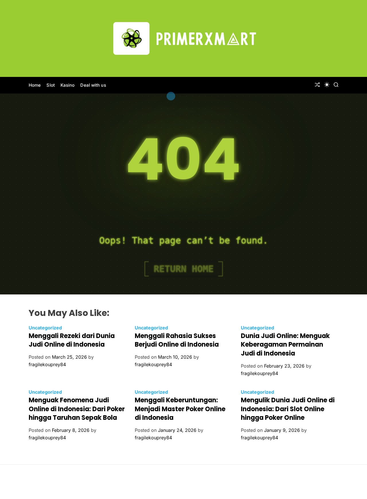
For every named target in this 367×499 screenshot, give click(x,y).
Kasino (67, 85)
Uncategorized (45, 328)
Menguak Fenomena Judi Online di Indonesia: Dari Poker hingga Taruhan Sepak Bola (77, 409)
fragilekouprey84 (47, 364)
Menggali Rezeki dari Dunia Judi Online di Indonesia (72, 340)
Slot (50, 85)
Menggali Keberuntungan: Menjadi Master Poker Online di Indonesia (180, 409)
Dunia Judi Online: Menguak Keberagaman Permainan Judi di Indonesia (285, 344)
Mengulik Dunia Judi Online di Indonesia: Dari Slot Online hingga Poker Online (288, 409)
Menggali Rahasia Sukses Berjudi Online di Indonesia (177, 340)
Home (35, 85)
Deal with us (93, 85)
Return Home (184, 268)
